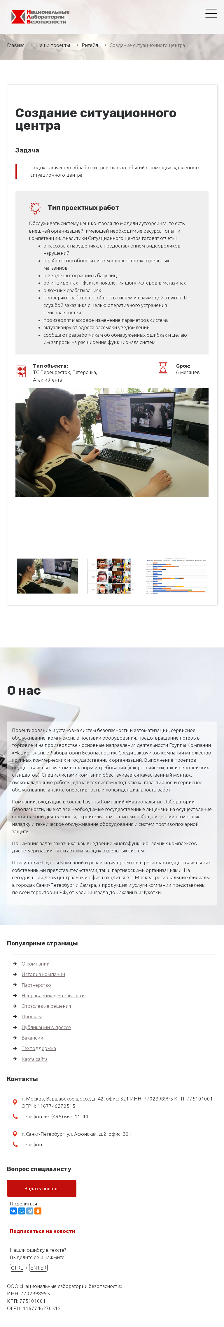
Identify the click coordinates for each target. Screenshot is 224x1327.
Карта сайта (35, 1059)
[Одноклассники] (37, 1210)
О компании (36, 963)
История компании (43, 974)
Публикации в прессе (46, 1027)
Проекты (32, 1016)
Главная (15, 45)
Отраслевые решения (46, 1006)
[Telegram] (29, 1210)
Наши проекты (53, 45)
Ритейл (90, 45)
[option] (112, 442)
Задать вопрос (42, 1188)
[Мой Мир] (21, 1210)
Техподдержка (39, 1048)
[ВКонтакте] (13, 1210)
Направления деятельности (53, 995)
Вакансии (32, 1037)
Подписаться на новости (42, 1231)
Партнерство (36, 985)
